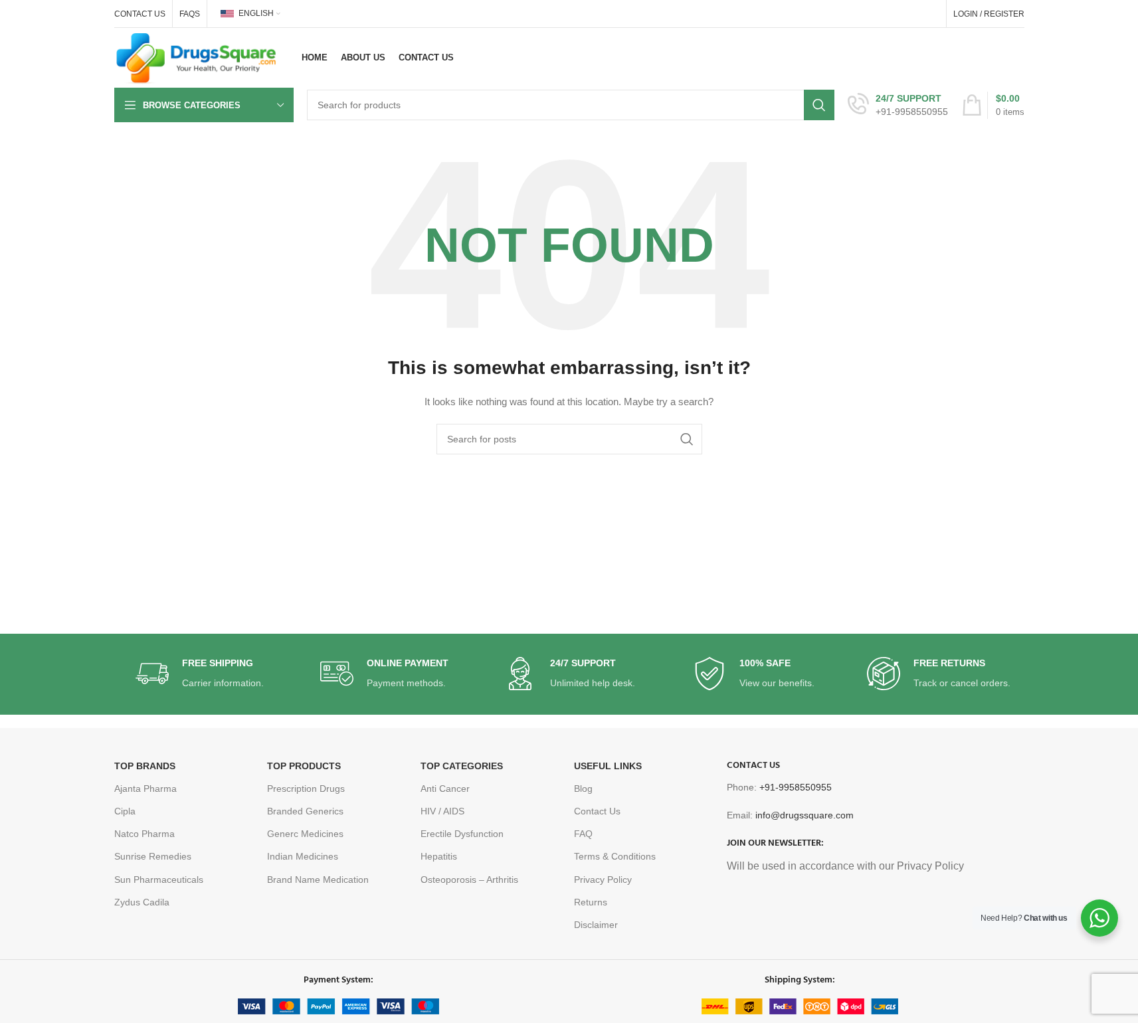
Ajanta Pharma (145, 788)
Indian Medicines (302, 856)
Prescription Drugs (306, 788)
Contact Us (597, 811)
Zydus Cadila (141, 902)
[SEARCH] (819, 105)
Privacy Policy (603, 879)
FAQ (583, 833)
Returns (590, 902)
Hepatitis (439, 856)
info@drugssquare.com (804, 815)
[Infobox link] (898, 105)
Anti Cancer (445, 788)
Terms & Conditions (615, 856)
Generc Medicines (305, 833)
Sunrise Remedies (152, 856)
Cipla (125, 811)
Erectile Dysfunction (462, 833)
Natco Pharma (144, 833)
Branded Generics (305, 811)
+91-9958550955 (795, 787)
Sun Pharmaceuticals (158, 879)
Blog (583, 788)
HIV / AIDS (442, 811)
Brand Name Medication (318, 879)
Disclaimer (596, 924)
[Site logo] (196, 57)
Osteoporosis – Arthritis (469, 879)
